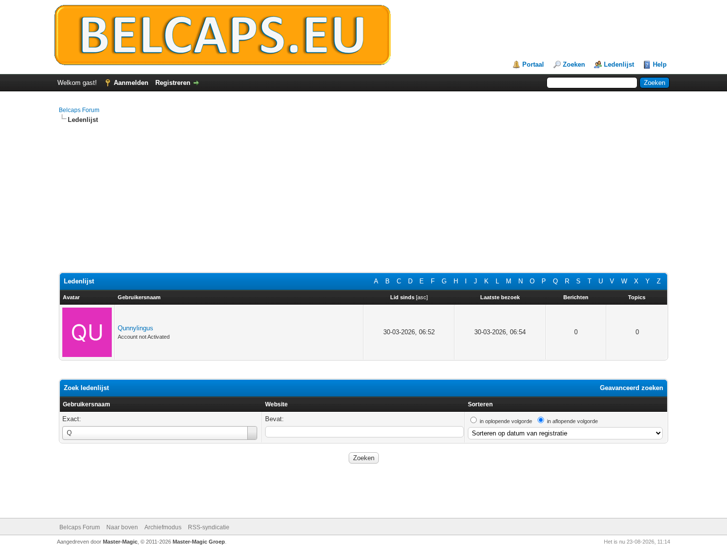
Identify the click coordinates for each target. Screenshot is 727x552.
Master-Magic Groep (199, 542)
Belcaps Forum (79, 110)
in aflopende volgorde (572, 421)
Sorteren (480, 404)
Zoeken (574, 64)
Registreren (172, 82)
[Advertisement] (355, 203)
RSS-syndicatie (208, 527)
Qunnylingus (135, 328)
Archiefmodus (163, 527)
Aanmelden (131, 82)
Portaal (533, 64)
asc (421, 297)
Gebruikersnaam (86, 404)
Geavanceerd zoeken (631, 388)
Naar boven (122, 527)
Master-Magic (120, 542)
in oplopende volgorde (506, 421)
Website (276, 404)
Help (660, 64)
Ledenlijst (619, 64)
